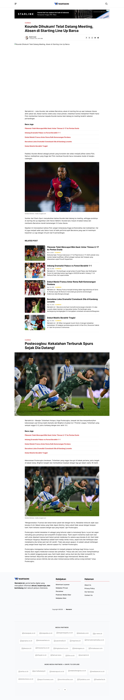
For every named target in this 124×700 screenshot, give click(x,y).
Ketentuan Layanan (62, 584)
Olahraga (28, 22)
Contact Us (89, 595)
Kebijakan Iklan (61, 598)
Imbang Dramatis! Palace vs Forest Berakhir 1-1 (42, 133)
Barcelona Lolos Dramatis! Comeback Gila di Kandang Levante (48, 142)
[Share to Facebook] (86, 37)
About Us (88, 585)
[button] (106, 4)
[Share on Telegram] (98, 37)
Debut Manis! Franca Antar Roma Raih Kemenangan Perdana (48, 137)
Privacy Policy (90, 588)
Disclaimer (59, 591)
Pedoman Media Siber (63, 595)
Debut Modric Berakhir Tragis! (36, 146)
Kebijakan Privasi (62, 588)
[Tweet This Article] (89, 37)
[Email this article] (95, 37)
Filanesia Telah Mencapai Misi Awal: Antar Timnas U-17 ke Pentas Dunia (52, 128)
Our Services (89, 592)
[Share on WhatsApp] (92, 37)
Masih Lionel (32, 37)
